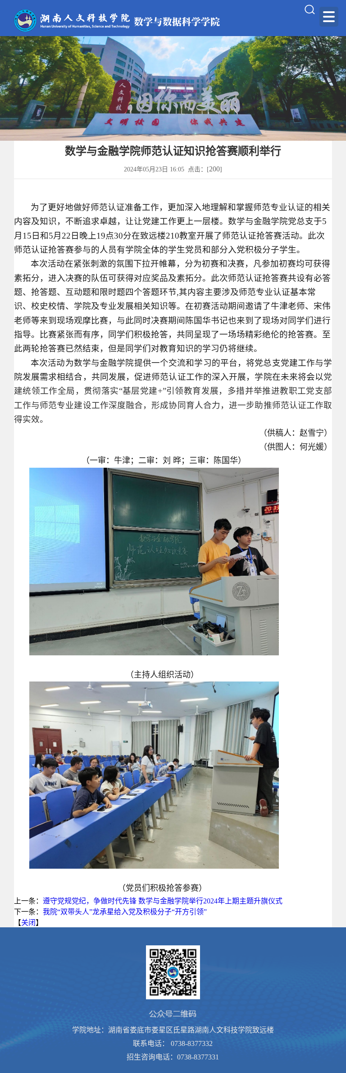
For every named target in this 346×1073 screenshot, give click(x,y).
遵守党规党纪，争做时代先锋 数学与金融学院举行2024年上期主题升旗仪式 (162, 901)
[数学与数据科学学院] (118, 20)
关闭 (28, 922)
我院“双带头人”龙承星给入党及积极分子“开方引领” (125, 912)
